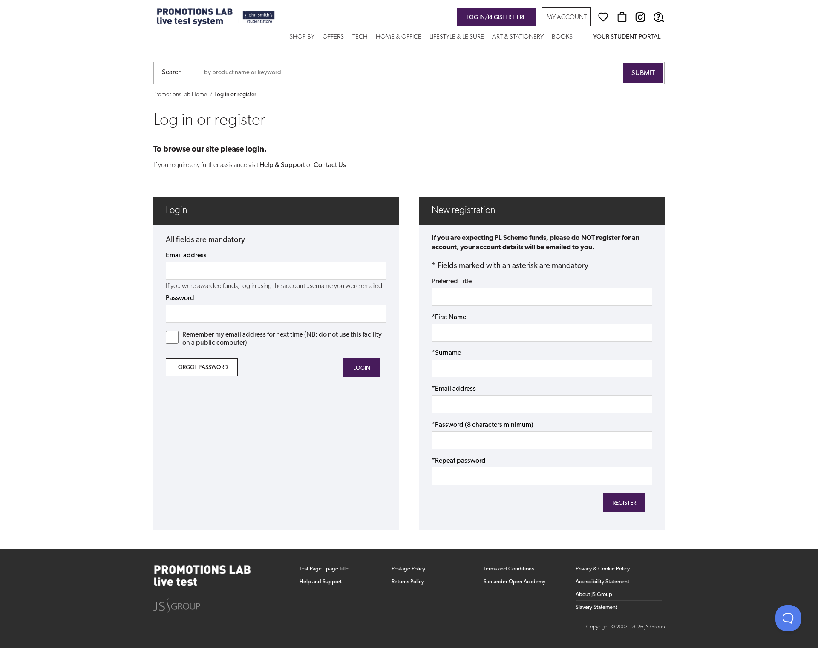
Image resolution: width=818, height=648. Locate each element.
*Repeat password (459, 461)
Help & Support (282, 165)
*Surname (446, 353)
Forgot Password (201, 367)
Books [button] (562, 37)
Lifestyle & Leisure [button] (456, 37)
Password (180, 298)
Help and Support (321, 582)
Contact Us (330, 165)
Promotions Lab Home (180, 95)
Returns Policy (408, 582)
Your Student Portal (626, 37)
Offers (333, 37)
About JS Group (594, 594)
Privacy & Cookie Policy (603, 569)
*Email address (454, 389)
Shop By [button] (301, 37)
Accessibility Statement (602, 582)
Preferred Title (452, 281)
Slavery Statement (596, 607)
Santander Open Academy (514, 582)
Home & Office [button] (398, 37)
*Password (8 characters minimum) (482, 425)
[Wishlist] (603, 17)
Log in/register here (496, 17)
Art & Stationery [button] (518, 37)
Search (172, 72)
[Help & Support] (659, 17)
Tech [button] (360, 37)
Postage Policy (408, 569)
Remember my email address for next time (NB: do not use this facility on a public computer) (282, 338)
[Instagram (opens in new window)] (640, 17)
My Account (567, 17)
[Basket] (622, 17)
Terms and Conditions (509, 569)
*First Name (449, 317)
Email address (186, 255)
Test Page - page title (324, 569)
